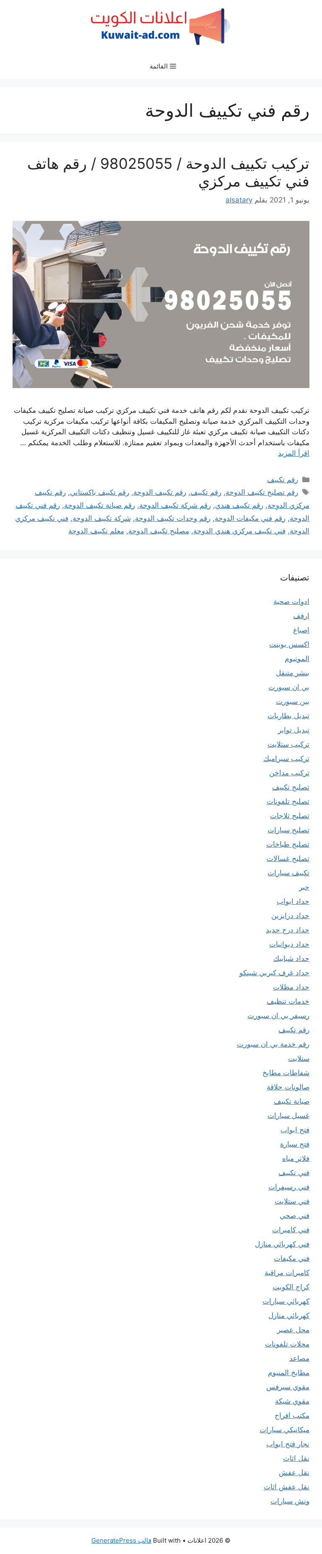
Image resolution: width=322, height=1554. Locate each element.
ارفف (301, 616)
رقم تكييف (282, 479)
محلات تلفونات (287, 1344)
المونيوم (297, 658)
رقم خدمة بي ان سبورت (273, 1044)
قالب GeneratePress (121, 1540)
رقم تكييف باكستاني (99, 492)
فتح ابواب (294, 1130)
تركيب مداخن (289, 773)
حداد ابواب (293, 901)
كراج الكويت (291, 1287)
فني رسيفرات (288, 1187)
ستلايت (298, 1058)
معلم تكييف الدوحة (96, 531)
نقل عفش (294, 1472)
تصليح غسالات (288, 858)
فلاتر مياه (295, 1158)
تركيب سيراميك (286, 758)
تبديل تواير (293, 730)
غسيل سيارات (288, 1115)
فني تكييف (293, 1172)
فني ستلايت (292, 1201)
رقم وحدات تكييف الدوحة (172, 518)
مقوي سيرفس (287, 1387)
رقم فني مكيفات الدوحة (250, 518)
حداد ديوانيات (289, 944)
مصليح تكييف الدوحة (158, 531)
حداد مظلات (291, 987)
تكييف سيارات (288, 873)
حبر (304, 887)
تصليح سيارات (288, 830)
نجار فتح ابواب (287, 1444)
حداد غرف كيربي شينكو (274, 973)
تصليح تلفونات (288, 801)
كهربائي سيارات (285, 1301)
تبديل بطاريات (288, 715)
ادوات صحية (291, 601)
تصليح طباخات (287, 844)
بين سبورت (292, 701)
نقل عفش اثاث (286, 1487)
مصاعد (299, 1358)
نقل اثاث (296, 1458)
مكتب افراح (292, 1415)
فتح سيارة (294, 1144)
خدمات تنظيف (288, 1001)
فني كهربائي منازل (282, 1244)
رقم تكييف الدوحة (159, 492)
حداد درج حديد (287, 930)
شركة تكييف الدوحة (102, 518)
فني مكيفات (291, 1258)
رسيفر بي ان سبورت (278, 1015)
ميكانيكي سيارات (284, 1429)
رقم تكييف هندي (239, 505)
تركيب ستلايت (288, 744)
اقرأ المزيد (293, 453)
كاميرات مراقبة (287, 1272)
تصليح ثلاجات (289, 815)
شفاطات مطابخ (285, 1072)
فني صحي (294, 1215)
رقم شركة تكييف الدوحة (175, 505)
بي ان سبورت (288, 687)
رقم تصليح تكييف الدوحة (262, 492)
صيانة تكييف (291, 1101)
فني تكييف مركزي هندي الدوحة (239, 531)
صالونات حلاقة (288, 1087)
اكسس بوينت (289, 644)
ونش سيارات (289, 1501)
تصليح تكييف (290, 787)
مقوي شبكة (292, 1401)
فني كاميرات (290, 1230)
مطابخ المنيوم (288, 1372)
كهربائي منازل (288, 1315)
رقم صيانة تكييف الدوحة (99, 505)
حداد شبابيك (291, 958)
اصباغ (301, 630)
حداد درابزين (290, 915)
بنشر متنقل (292, 673)
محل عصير (293, 1330)
